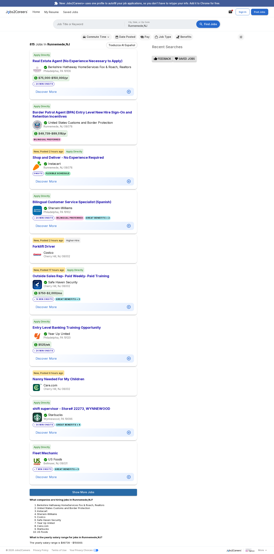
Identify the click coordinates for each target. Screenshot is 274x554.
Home (36, 12)
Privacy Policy (40, 550)
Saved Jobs (70, 12)
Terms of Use (59, 550)
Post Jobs (259, 11)
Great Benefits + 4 (68, 425)
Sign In (242, 11)
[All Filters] (241, 37)
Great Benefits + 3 (68, 299)
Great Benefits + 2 (98, 218)
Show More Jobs (83, 492)
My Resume (51, 12)
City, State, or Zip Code (139, 22)
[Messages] (230, 12)
